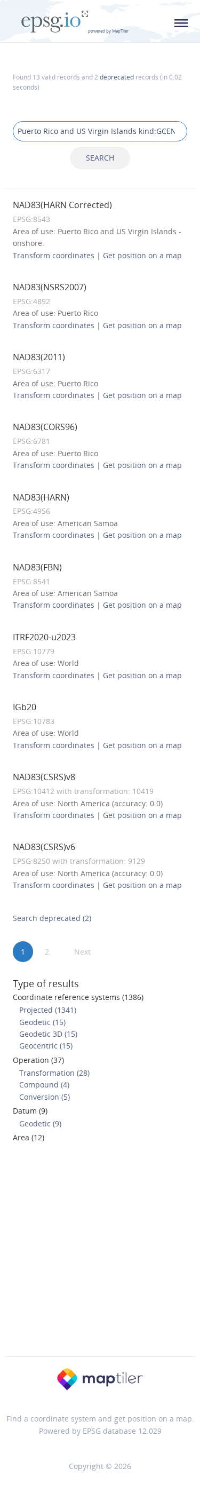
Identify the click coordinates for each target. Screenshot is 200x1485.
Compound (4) (44, 1084)
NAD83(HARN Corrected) (62, 205)
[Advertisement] (100, 1253)
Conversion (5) (44, 1097)
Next (82, 952)
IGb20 (24, 707)
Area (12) (28, 1137)
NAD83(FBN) (37, 567)
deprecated (117, 77)
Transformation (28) (54, 1073)
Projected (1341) (47, 1010)
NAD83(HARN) (41, 497)
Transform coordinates (53, 255)
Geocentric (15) (46, 1046)
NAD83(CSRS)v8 (44, 777)
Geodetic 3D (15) (48, 1034)
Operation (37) (38, 1060)
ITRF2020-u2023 (44, 637)
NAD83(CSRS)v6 (44, 847)
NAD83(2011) (39, 357)
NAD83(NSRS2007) (49, 287)
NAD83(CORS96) (45, 427)
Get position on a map (142, 255)
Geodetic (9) (40, 1123)
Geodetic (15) (42, 1022)
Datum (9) (30, 1111)
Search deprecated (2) (52, 918)
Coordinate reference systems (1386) (78, 997)
